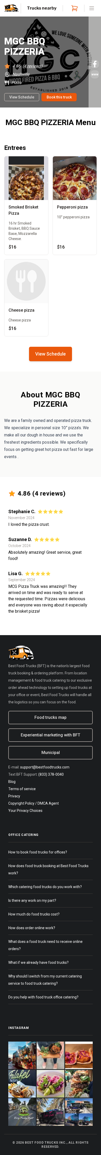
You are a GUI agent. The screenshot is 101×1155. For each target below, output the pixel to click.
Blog (12, 782)
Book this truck (59, 97)
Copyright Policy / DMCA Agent (33, 803)
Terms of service (22, 789)
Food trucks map (50, 717)
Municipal (50, 752)
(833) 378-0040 (51, 774)
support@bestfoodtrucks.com (44, 767)
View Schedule (21, 97)
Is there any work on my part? (32, 900)
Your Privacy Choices (25, 810)
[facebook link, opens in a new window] (95, 64)
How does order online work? (31, 928)
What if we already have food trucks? (38, 962)
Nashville (20, 74)
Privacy (14, 796)
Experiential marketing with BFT (50, 735)
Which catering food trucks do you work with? (45, 887)
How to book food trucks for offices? (37, 852)
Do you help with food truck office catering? (43, 997)
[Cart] (73, 8)
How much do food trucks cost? (34, 914)
